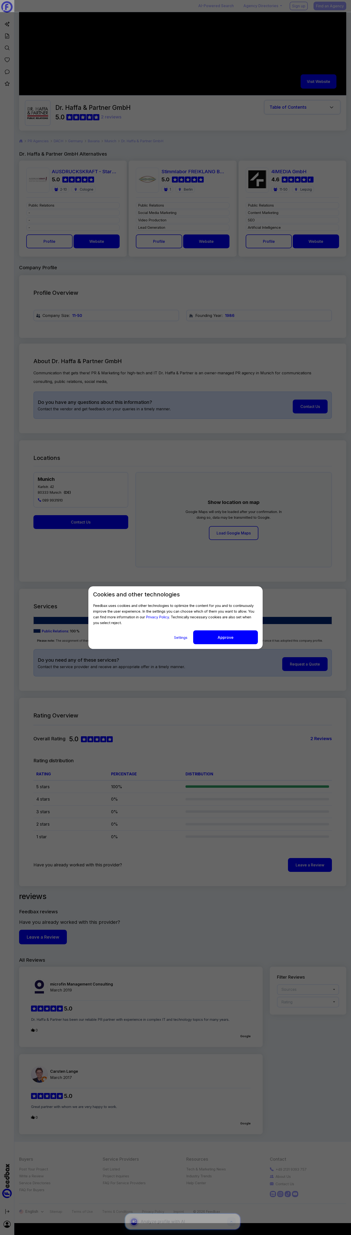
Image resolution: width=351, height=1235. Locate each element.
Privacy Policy (157, 617)
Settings (181, 637)
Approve (226, 637)
